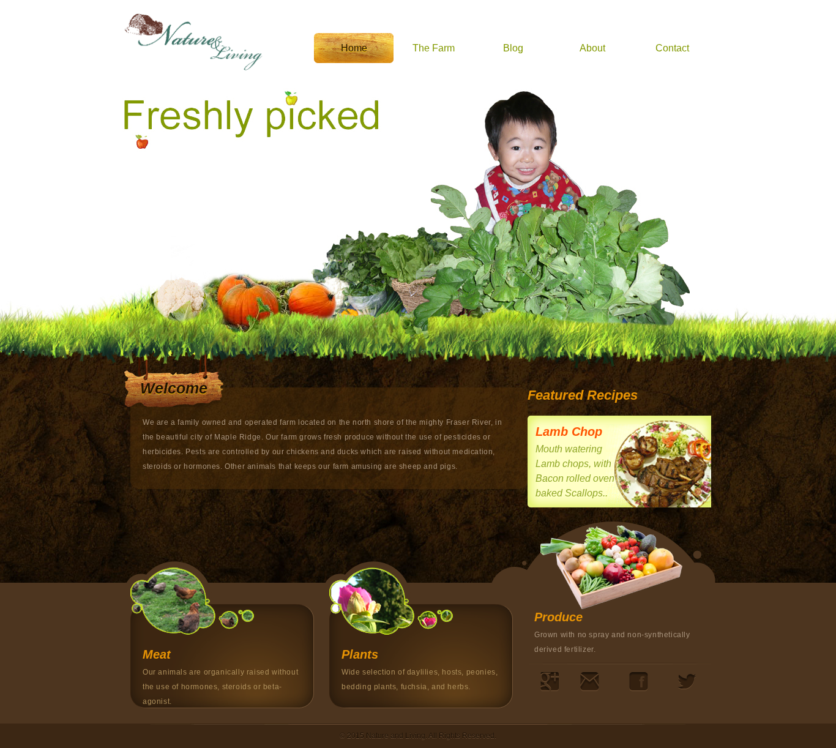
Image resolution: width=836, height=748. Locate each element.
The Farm (433, 48)
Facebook (638, 681)
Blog (513, 48)
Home (354, 48)
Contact (672, 48)
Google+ (549, 681)
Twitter (686, 681)
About (592, 48)
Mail (589, 681)
